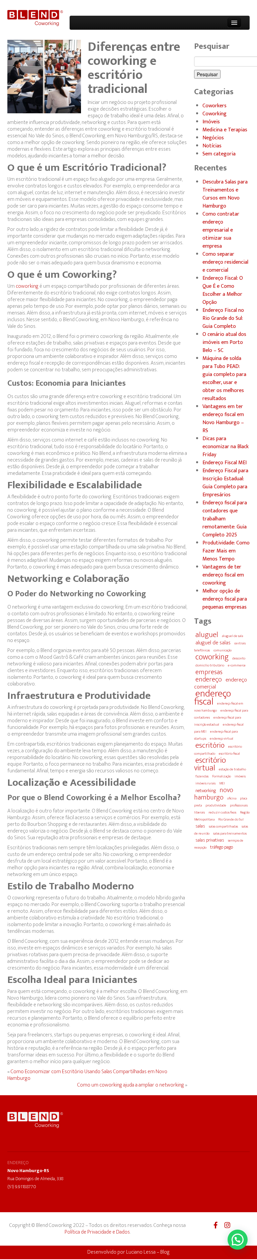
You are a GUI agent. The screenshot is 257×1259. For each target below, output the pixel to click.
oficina (231, 798)
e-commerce (237, 665)
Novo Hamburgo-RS (28, 1170)
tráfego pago (221, 847)
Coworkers (214, 106)
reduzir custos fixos (222, 812)
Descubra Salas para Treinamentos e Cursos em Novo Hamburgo (225, 194)
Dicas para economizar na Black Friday (225, 447)
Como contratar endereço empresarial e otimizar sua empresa (220, 230)
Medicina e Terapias (224, 130)
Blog (165, 1252)
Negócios (213, 138)
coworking (27, 286)
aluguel (206, 634)
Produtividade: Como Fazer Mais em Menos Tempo (226, 551)
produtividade (215, 805)
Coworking (214, 114)
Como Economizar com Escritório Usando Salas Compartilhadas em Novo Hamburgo (87, 1075)
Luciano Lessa (141, 1252)
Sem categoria (219, 154)
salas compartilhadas (223, 827)
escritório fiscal (229, 754)
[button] (238, 1240)
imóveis (240, 776)
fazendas (201, 776)
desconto (238, 658)
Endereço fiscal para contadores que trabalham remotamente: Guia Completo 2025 (224, 519)
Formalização (221, 776)
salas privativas (209, 840)
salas (200, 826)
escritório (210, 745)
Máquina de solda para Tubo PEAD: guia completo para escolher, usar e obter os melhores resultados (224, 379)
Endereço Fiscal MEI (224, 463)
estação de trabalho (232, 769)
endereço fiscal (212, 697)
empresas (209, 672)
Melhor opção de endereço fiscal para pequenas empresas (224, 599)
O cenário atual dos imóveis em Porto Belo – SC (224, 343)
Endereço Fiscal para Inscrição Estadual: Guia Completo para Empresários (225, 483)
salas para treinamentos (230, 834)
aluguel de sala (232, 636)
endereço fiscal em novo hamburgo (218, 707)
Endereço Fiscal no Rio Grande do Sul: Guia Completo (223, 318)
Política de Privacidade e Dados (97, 1232)
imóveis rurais (205, 783)
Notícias (212, 146)
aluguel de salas (213, 642)
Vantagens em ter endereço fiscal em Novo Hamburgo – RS (223, 419)
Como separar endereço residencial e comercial (225, 262)
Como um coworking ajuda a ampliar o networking (130, 1085)
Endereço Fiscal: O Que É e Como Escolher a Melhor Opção (222, 290)
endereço (208, 679)
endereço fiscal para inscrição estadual (217, 721)
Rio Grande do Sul (231, 819)
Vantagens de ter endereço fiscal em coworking (223, 575)
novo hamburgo (213, 793)
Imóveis (211, 122)
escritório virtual (210, 764)
